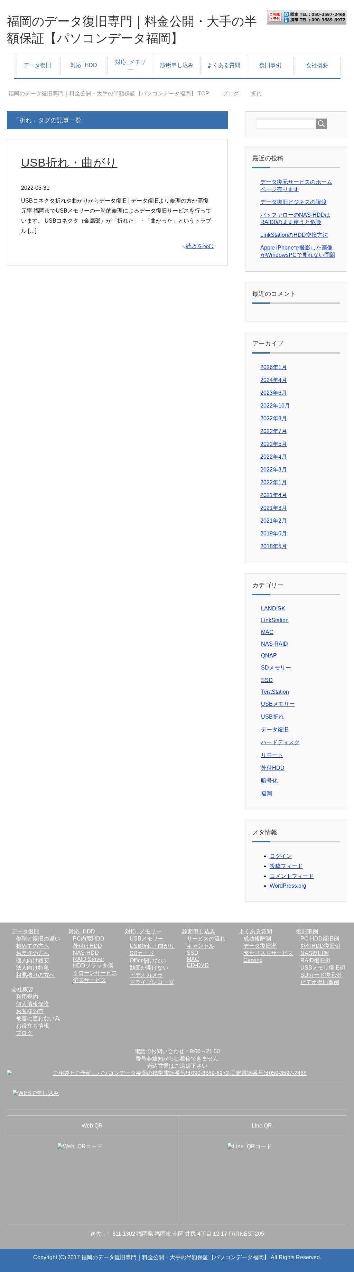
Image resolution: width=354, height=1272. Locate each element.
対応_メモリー (130, 65)
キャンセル (200, 946)
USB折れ (272, 717)
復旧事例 (270, 65)
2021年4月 (273, 495)
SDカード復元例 (321, 975)
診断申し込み (177, 65)
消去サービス (89, 980)
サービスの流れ (206, 939)
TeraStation (275, 692)
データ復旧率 (260, 946)
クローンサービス (95, 973)
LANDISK (273, 608)
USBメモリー (278, 704)
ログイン (281, 856)
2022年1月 (273, 482)
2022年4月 (273, 457)
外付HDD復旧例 (320, 946)
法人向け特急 (32, 968)
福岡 (266, 793)
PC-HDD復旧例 (319, 939)
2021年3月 (273, 508)
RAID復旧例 (315, 960)
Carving (253, 960)
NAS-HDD (86, 953)
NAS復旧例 (314, 953)
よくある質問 (223, 65)
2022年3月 (273, 470)
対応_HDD (84, 65)
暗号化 (269, 781)
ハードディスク (280, 742)
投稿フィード (286, 866)
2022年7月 (273, 431)
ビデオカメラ (146, 975)
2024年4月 (273, 380)
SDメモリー (276, 668)
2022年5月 (273, 444)
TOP (108, 93)
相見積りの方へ (35, 975)
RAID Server (88, 959)
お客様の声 (30, 1011)
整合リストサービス (268, 953)
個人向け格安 (32, 960)
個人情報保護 (32, 1004)
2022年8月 (273, 418)
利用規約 (27, 997)
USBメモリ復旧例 (322, 968)
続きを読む (200, 246)
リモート (272, 755)
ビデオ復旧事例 (319, 982)
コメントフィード (292, 876)
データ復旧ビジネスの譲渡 (293, 202)
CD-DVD (198, 965)
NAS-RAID (274, 644)
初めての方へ (32, 946)
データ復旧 (37, 65)
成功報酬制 (257, 939)
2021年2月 (273, 521)
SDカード (142, 953)
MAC (267, 632)
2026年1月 (273, 367)
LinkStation (275, 620)
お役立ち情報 (32, 1026)
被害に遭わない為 (38, 1018)
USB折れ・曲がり (69, 162)
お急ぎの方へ (32, 953)
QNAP (269, 655)
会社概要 (317, 65)
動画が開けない (149, 968)
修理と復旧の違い (38, 939)
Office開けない (148, 960)
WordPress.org (288, 886)
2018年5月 (273, 546)
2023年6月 (273, 393)
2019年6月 (273, 533)
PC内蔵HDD (88, 939)
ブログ (24, 1033)
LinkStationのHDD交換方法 (294, 235)
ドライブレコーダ (152, 982)
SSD (267, 680)
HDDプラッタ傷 (93, 966)
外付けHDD (87, 946)
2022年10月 (275, 406)
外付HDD (273, 768)
